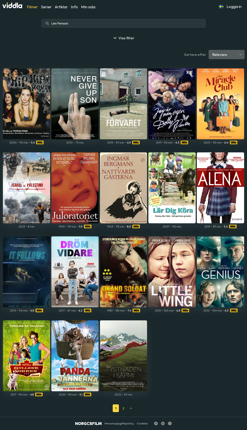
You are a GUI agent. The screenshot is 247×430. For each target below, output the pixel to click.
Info (74, 6)
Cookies (142, 423)
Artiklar (61, 6)
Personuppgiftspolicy (119, 423)
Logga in (234, 6)
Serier (46, 6)
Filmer (32, 6)
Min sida (88, 6)
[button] (221, 6)
